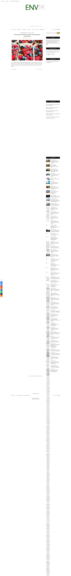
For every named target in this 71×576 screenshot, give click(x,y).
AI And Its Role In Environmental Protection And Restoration (55, 324)
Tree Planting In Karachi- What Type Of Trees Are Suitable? (54, 329)
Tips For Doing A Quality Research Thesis (54, 234)
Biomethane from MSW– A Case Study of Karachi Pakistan (55, 251)
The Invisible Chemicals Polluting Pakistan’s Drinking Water (55, 294)
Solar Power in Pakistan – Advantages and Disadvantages (54, 285)
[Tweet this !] (1, 284)
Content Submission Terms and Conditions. (23, 395)
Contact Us (7, 1)
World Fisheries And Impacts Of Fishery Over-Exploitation (55, 311)
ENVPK (47, 107)
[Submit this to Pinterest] (1, 286)
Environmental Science (24, 32)
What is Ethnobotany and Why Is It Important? (54, 308)
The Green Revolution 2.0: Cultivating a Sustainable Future (55, 358)
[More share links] (1, 296)
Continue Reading (39, 69)
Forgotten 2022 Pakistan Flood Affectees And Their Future (55, 256)
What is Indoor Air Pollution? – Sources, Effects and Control (55, 175)
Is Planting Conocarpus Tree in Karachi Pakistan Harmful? (55, 278)
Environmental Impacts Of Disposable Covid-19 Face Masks (55, 213)
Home (12, 29)
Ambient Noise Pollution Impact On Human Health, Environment (55, 171)
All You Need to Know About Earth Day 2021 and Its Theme (55, 350)
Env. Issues (29, 29)
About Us (2, 1)
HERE (48, 54)
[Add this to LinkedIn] (1, 290)
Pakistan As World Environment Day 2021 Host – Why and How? (55, 227)
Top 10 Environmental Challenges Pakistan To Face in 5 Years (55, 269)
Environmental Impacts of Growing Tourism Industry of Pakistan (55, 303)
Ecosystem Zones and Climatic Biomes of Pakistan (55, 341)
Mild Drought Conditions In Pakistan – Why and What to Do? (55, 290)
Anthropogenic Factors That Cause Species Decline (55, 338)
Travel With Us (41, 29)
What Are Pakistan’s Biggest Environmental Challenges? (55, 231)
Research (19, 29)
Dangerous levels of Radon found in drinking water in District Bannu (55, 362)
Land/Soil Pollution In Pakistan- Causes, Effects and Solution (55, 320)
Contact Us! (49, 62)
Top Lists (33, 29)
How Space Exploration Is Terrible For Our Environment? (55, 192)
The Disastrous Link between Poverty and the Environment (55, 354)
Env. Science (24, 29)
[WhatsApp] (1, 292)
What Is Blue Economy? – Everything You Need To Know (54, 183)
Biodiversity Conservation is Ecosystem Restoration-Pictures (55, 243)
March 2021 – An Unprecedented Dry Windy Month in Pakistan (55, 265)
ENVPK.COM (35, 399)
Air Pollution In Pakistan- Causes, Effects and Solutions (55, 367)
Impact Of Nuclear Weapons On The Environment (55, 282)
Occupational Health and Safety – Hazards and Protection (54, 315)
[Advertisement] (35, 18)
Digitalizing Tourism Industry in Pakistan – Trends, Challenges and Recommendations (55, 346)
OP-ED (37, 29)
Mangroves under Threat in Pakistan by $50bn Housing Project (55, 299)
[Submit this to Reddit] (1, 288)
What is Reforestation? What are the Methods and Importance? (55, 260)
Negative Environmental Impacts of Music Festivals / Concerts (55, 222)
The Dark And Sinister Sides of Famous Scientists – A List (55, 196)
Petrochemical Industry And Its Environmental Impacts (55, 205)
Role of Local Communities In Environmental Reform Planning (55, 274)
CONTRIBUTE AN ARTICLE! (14, 1)
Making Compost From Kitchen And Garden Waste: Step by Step (55, 188)
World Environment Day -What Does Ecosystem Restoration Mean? (55, 370)
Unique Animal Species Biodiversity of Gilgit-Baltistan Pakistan (54, 238)
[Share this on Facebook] (1, 282)
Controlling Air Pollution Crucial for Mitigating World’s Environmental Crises (55, 200)
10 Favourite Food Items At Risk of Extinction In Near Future (27, 35)
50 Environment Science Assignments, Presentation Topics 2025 (55, 162)
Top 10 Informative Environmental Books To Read (54, 166)
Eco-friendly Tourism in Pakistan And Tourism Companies (54, 209)
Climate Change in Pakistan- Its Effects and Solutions (55, 247)
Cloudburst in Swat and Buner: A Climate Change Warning (54, 218)
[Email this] (1, 294)
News (15, 29)
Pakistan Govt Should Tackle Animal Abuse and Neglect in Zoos (55, 333)
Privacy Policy (13, 395)
